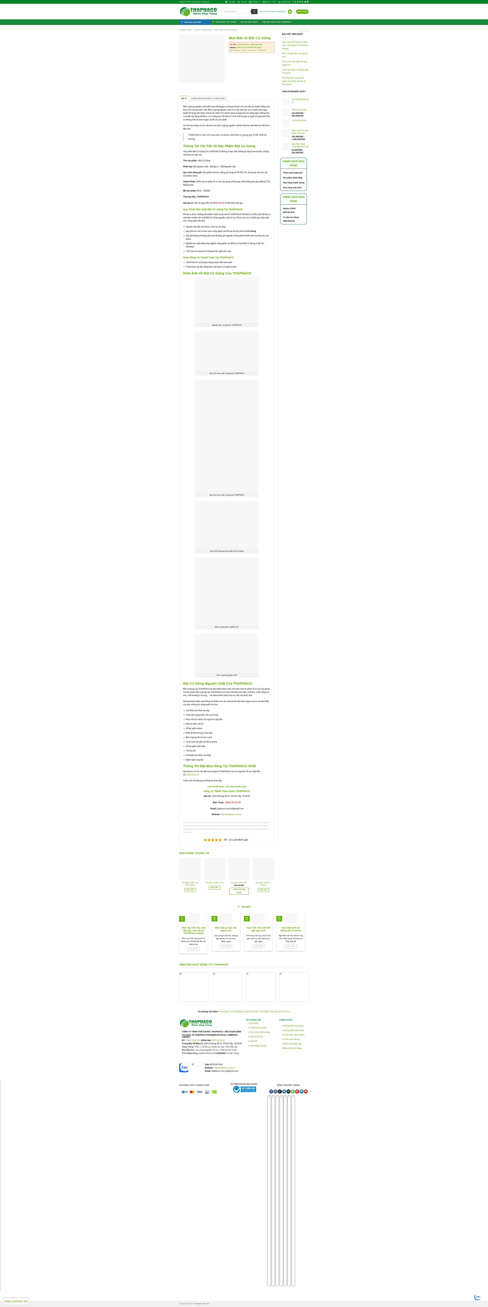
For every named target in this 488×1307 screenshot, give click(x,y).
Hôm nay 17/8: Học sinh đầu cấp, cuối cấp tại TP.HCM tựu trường (295, 45)
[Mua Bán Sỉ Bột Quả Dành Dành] (190, 869)
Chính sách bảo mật (292, 1044)
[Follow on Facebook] (293, 2)
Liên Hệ (253, 1041)
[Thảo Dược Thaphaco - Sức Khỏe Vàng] (198, 11)
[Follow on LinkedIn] (307, 2)
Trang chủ (185, 30)
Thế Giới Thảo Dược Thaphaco (276, 22)
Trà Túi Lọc (285, 1011)
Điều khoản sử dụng (292, 1048)
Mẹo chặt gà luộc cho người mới (294, 55)
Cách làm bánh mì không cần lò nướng (295, 71)
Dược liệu (244, 1011)
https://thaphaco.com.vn (231, 814)
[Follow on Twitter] (298, 2)
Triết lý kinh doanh (257, 1028)
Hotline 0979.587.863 (16, 1301)
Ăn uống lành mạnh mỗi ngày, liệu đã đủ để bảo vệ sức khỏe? (294, 81)
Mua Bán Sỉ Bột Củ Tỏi (214, 883)
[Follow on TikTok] (295, 2)
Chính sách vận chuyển (293, 1035)
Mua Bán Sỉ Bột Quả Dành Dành (190, 884)
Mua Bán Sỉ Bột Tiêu (239, 883)
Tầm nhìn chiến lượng (260, 1032)
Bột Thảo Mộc (272, 1011)
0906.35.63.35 (243, 47)
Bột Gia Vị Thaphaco (226, 30)
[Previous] (179, 878)
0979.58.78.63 (243, 45)
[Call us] (302, 2)
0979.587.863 (255, 47)
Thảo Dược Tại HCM (228, 1011)
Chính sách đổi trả (291, 1039)
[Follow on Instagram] (275, 1091)
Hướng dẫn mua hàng (293, 1026)
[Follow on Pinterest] (305, 2)
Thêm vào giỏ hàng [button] (239, 891)
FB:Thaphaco (235, 50)
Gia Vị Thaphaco (203, 30)
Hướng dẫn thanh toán (293, 1030)
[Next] (274, 878)
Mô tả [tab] (184, 98)
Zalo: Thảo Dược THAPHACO (254, 50)
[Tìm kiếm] (254, 11)
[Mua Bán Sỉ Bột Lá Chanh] (263, 869)
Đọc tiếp (190, 890)
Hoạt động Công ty (258, 1046)
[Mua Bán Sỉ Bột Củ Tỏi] (215, 869)
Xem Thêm (193, 949)
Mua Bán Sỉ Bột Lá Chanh (263, 884)
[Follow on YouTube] (306, 1091)
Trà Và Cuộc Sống (249, 22)
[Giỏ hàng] (290, 12)
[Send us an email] (300, 2)
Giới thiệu (254, 1023)
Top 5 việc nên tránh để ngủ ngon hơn (294, 63)
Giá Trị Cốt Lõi (256, 1037)
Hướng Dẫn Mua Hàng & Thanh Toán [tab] (208, 98)
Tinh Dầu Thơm (257, 1011)
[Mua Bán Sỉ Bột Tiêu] (239, 869)
